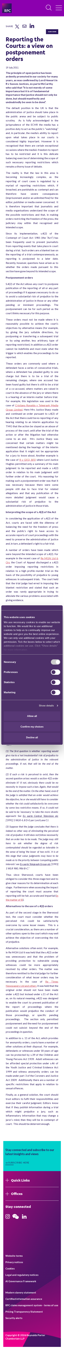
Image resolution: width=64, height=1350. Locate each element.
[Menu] (59, 8)
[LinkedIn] (32, 28)
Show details (46, 705)
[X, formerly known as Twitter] (17, 28)
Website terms (14, 1255)
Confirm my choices (32, 726)
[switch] (55, 672)
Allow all (32, 716)
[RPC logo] (7, 8)
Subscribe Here (19, 1162)
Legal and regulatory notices (21, 1274)
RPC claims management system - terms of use (31, 1305)
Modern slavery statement (20, 1292)
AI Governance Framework (20, 1281)
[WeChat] (15, 1219)
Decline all (32, 737)
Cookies (10, 1268)
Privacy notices (14, 1262)
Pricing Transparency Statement (24, 1311)
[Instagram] (7, 1217)
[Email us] (24, 27)
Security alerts (13, 1318)
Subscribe (52, 32)
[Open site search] (49, 8)
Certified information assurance (23, 1298)
